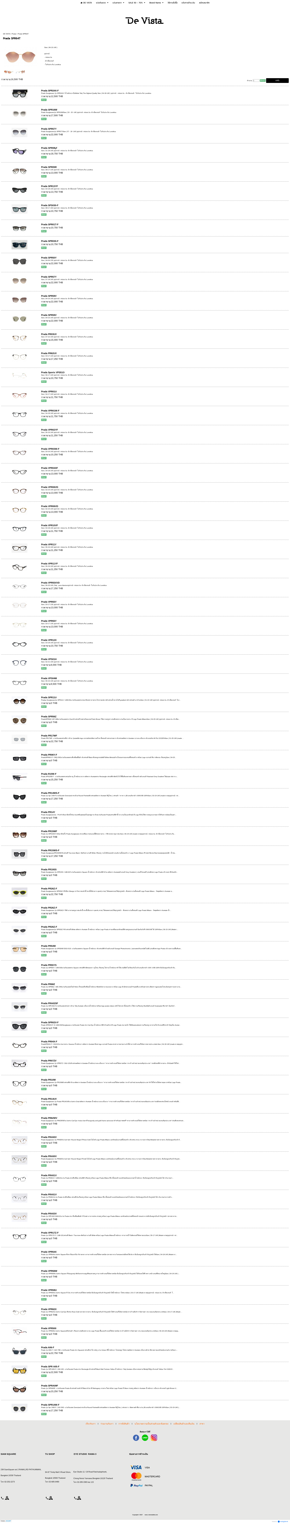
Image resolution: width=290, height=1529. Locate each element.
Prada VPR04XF (49, 468)
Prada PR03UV (49, 334)
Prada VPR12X (49, 640)
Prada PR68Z (48, 984)
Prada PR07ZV (48, 1060)
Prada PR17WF (49, 735)
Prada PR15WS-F (50, 850)
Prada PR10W (48, 1080)
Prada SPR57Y (49, 129)
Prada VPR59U (49, 1290)
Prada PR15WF (49, 831)
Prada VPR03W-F (50, 449)
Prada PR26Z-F (49, 888)
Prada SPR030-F (49, 241)
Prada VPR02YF (49, 430)
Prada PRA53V (49, 1213)
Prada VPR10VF (49, 525)
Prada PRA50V (49, 1137)
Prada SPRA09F (49, 1385)
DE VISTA (6, 34)
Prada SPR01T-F (49, 224)
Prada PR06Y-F (49, 755)
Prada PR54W (48, 946)
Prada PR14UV (49, 1099)
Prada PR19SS (49, 869)
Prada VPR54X (49, 1252)
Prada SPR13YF (49, 186)
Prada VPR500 (48, 1328)
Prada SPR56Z (48, 716)
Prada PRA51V (49, 1175)
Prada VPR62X (49, 1309)
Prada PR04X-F (49, 1041)
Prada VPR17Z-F (50, 1232)
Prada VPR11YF (49, 563)
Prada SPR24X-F (50, 90)
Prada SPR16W (49, 109)
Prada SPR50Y (49, 257)
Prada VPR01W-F (50, 410)
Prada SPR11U (49, 697)
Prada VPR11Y (48, 544)
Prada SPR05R (49, 167)
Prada (14, 34)
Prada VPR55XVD (50, 582)
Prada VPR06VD (49, 487)
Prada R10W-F (48, 774)
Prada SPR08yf (49, 148)
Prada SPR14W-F (50, 1405)
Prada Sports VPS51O (53, 372)
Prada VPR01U (49, 391)
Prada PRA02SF (49, 1003)
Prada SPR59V (49, 296)
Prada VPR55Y (49, 602)
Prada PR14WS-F (50, 793)
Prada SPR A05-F (50, 1366)
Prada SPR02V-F (50, 1022)
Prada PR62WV (49, 1118)
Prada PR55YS (49, 965)
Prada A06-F (47, 1347)
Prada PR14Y (48, 812)
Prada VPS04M (49, 678)
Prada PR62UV (49, 353)
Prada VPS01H (49, 659)
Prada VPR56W (49, 1271)
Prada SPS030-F (49, 205)
